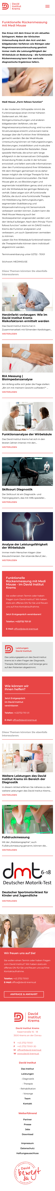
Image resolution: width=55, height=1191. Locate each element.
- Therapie (27, 1083)
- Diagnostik (27, 1079)
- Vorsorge (27, 1093)
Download (27, 1134)
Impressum (27, 1143)
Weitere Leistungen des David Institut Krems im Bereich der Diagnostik (24, 779)
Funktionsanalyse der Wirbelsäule (27, 434)
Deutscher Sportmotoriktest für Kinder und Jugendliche (25, 894)
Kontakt (27, 1103)
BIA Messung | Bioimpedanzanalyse (17, 377)
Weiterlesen (9, 333)
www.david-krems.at (28, 1053)
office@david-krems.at (26, 629)
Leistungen (27, 1074)
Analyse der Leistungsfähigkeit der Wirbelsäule (25, 546)
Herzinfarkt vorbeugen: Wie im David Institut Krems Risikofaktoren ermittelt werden (25, 318)
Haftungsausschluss (27, 1153)
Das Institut (27, 1069)
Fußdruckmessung (16, 837)
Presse (27, 1124)
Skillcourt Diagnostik (17, 489)
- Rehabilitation (27, 1088)
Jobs (27, 1129)
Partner (27, 1119)
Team (27, 1098)
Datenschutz (27, 1148)
